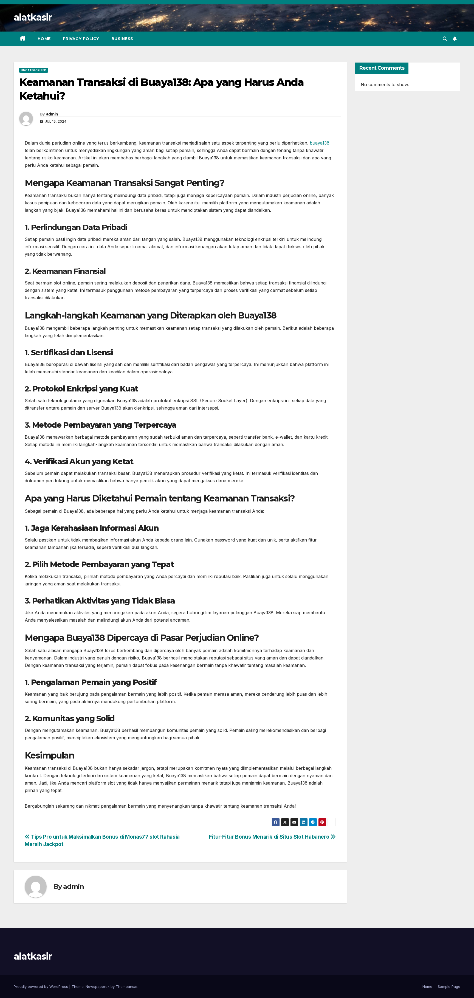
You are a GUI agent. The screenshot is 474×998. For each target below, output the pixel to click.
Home (44, 38)
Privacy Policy (81, 38)
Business (122, 38)
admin (52, 114)
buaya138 (319, 143)
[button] (445, 38)
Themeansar (126, 986)
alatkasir (33, 17)
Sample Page (449, 986)
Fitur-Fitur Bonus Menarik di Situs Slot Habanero (270, 836)
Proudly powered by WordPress (41, 986)
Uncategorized (33, 70)
